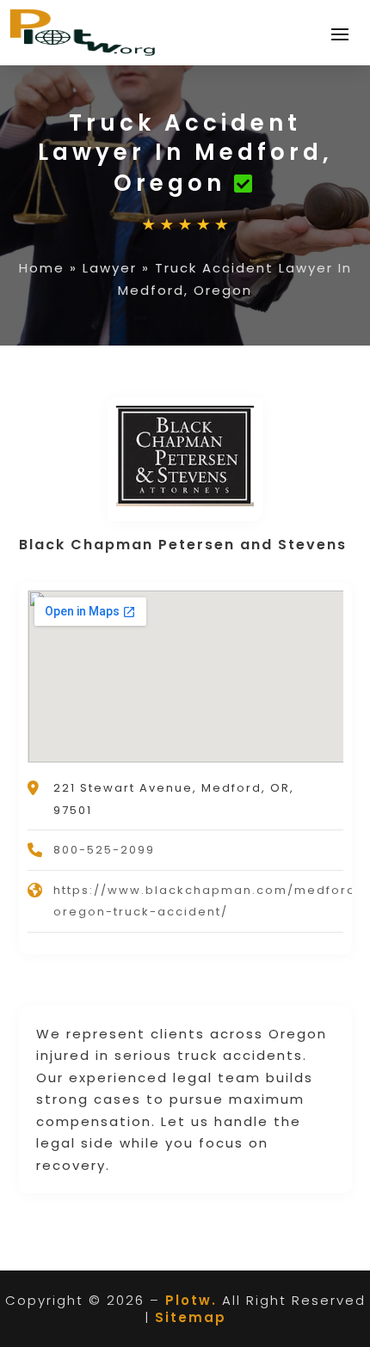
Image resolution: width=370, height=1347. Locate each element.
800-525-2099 (104, 850)
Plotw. (191, 1300)
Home (42, 268)
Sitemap (190, 1317)
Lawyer (110, 268)
